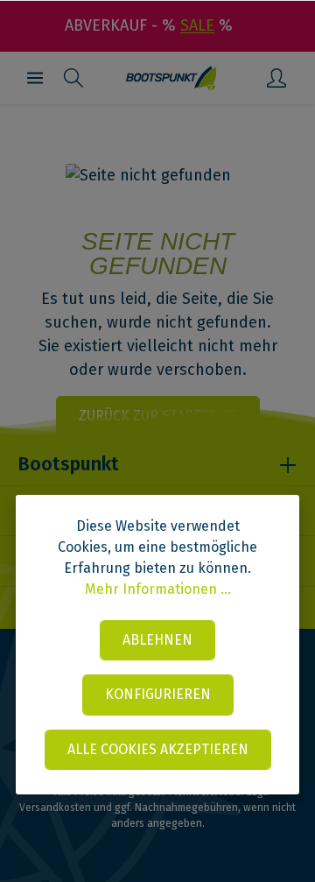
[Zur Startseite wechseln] (171, 78)
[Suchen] (73, 77)
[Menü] (35, 77)
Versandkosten (55, 807)
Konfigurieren (158, 694)
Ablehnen (157, 640)
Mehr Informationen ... (158, 589)
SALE (197, 25)
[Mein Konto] (276, 77)
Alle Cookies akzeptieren (157, 749)
